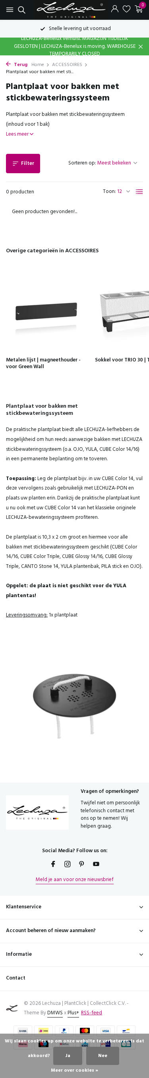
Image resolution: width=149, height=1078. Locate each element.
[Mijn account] (114, 10)
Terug (20, 65)
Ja (67, 1056)
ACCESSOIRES (67, 64)
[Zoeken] (20, 10)
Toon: (109, 192)
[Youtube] (96, 865)
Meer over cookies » (74, 1070)
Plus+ (73, 1013)
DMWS (55, 1013)
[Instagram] (67, 865)
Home (37, 64)
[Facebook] (53, 865)
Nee (102, 1056)
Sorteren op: (82, 163)
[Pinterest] (82, 865)
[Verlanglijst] (126, 9)
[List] (139, 191)
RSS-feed (91, 1013)
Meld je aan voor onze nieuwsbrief (75, 880)
